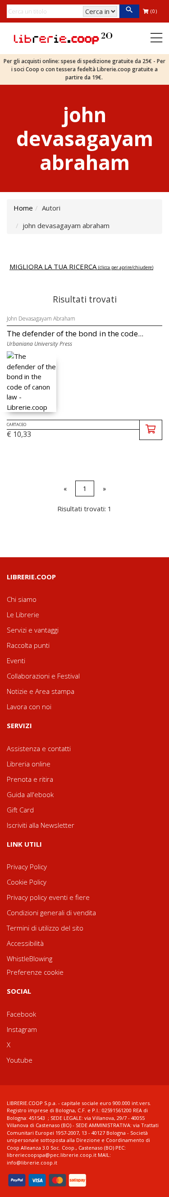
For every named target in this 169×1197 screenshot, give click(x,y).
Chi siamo (22, 599)
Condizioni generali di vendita (51, 912)
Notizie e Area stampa (40, 691)
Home (23, 207)
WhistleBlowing (29, 958)
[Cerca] (129, 11)
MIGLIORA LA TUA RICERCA (81, 266)
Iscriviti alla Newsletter (40, 825)
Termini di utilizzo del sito (45, 927)
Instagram (22, 1029)
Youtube (19, 1059)
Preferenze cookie (35, 972)
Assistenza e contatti (39, 748)
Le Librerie (23, 614)
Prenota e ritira (30, 779)
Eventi (16, 660)
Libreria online (28, 763)
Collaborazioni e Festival (43, 675)
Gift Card (20, 809)
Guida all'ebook (30, 794)
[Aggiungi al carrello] (150, 430)
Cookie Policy (26, 881)
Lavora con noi (29, 706)
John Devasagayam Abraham (41, 318)
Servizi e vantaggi (33, 629)
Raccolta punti (28, 645)
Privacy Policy (27, 866)
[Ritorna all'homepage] (63, 37)
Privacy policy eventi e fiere (48, 897)
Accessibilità (25, 943)
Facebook (21, 1013)
